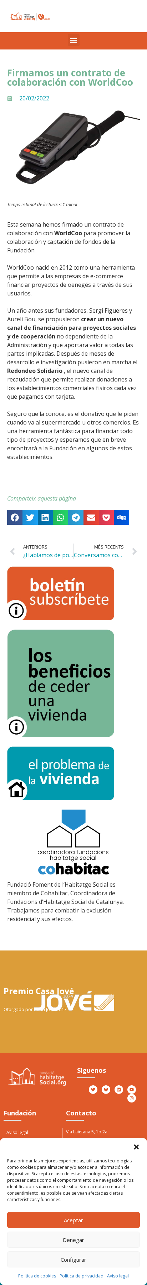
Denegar (73, 1239)
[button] (136, 1147)
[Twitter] (93, 1089)
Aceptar (73, 1220)
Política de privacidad (81, 1276)
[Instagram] (131, 1098)
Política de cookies (37, 1276)
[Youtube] (131, 1089)
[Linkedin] (119, 1089)
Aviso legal (118, 1276)
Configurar (73, 1259)
